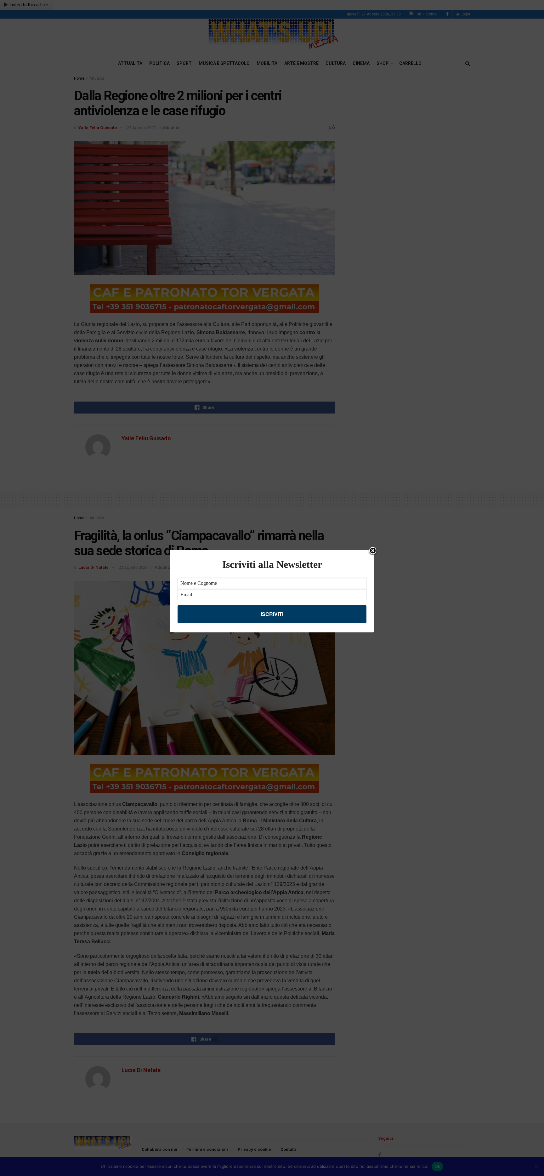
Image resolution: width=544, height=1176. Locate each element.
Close (372, 551)
